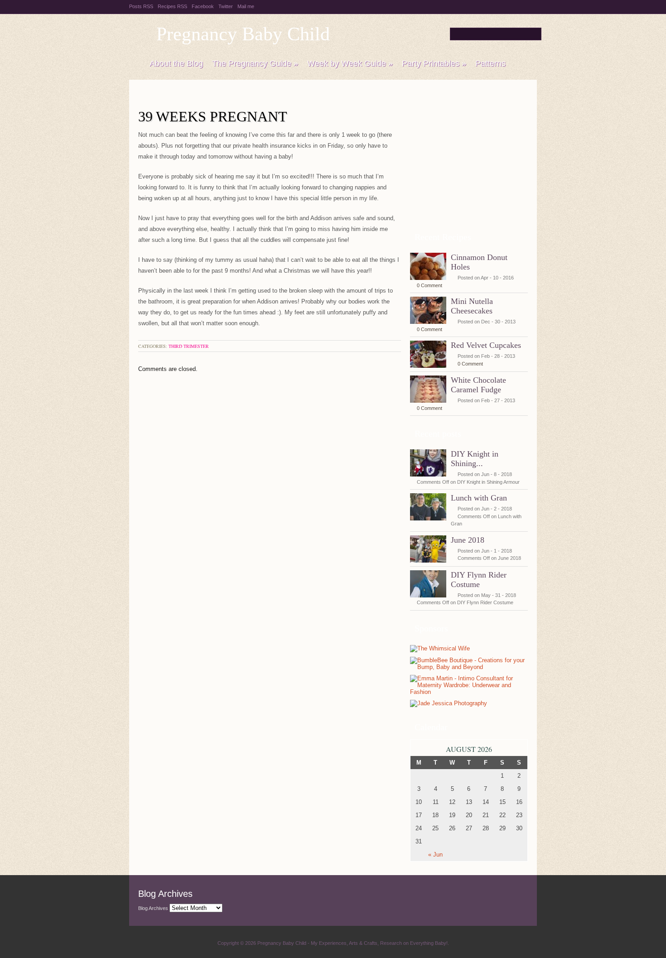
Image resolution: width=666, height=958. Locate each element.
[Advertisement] (469, 167)
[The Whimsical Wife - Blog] (440, 648)
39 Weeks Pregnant (212, 116)
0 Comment (429, 285)
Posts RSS (141, 6)
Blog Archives (153, 908)
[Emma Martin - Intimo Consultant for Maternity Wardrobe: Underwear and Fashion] (466, 691)
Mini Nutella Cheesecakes (472, 306)
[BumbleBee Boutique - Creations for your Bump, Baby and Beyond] (469, 667)
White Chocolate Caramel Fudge (478, 384)
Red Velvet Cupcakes (486, 345)
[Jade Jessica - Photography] (448, 703)
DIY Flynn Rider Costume (479, 579)
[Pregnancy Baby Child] (135, 64)
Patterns (490, 63)
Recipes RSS (172, 6)
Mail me (245, 6)
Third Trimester (189, 346)
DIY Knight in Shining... (474, 458)
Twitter (225, 6)
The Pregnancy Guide (255, 63)
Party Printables (434, 63)
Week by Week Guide (350, 63)
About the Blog (176, 63)
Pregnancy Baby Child (243, 34)
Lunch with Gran (479, 497)
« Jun (435, 854)
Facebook (203, 6)
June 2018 (467, 539)
